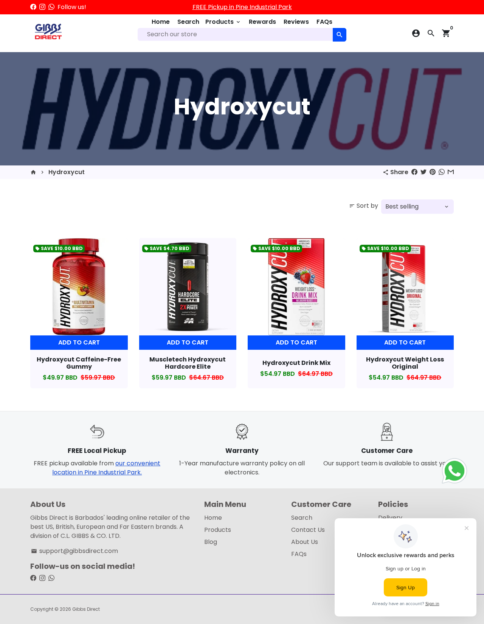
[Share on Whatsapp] (442, 172)
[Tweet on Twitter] (423, 172)
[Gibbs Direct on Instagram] (42, 7)
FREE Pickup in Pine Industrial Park (242, 7)
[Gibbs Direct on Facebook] (33, 7)
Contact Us (308, 529)
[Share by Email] (451, 172)
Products (223, 21)
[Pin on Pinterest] (433, 172)
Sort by (363, 205)
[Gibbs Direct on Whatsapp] (51, 7)
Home (161, 21)
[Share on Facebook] (414, 172)
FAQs (324, 21)
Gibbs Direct (86, 609)
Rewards (262, 21)
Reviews (296, 21)
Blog (210, 542)
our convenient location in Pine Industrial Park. (106, 468)
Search (188, 21)
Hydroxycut (66, 172)
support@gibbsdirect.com (74, 551)
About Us (304, 542)
